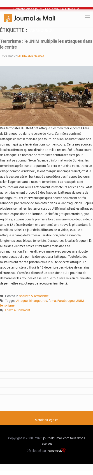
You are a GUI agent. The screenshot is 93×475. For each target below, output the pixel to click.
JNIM (80, 300)
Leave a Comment (17, 310)
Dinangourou (38, 300)
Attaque (22, 300)
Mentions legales (46, 420)
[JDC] (29, 18)
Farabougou (66, 300)
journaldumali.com (56, 438)
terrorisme (7, 305)
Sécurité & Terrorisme (34, 296)
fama (52, 300)
